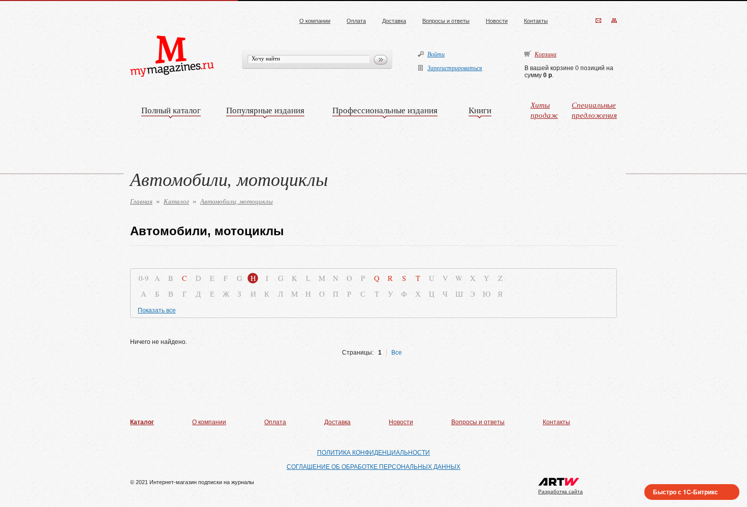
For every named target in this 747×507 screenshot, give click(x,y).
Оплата (356, 21)
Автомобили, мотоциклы (236, 201)
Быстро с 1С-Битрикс (685, 491)
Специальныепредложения (594, 110)
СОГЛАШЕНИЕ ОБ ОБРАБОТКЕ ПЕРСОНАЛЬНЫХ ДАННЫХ (373, 466)
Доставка (394, 21)
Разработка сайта (560, 491)
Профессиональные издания (385, 110)
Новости (497, 21)
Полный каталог (171, 110)
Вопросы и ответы (446, 21)
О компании (314, 21)
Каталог (176, 201)
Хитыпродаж (544, 110)
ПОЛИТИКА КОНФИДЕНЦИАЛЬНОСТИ (373, 452)
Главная (141, 201)
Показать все (157, 310)
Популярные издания (265, 110)
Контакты (536, 21)
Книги (480, 110)
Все (396, 352)
